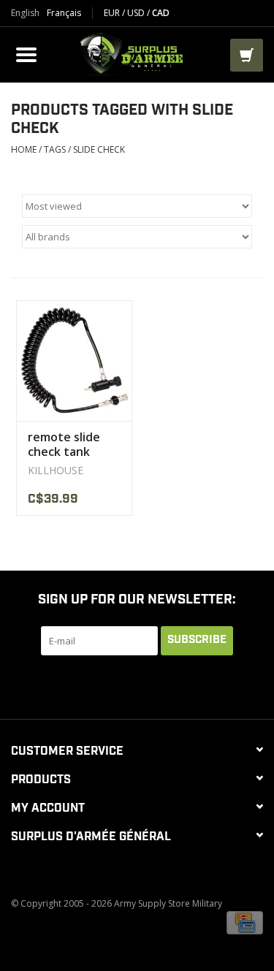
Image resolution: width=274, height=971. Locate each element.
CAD (161, 13)
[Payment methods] (245, 921)
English (25, 13)
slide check (99, 149)
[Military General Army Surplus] (136, 53)
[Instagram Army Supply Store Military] (203, 685)
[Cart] (246, 55)
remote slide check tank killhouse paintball (64, 444)
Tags (55, 149)
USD (137, 13)
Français (64, 13)
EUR (113, 13)
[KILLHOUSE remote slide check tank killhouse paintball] (74, 361)
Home (24, 149)
